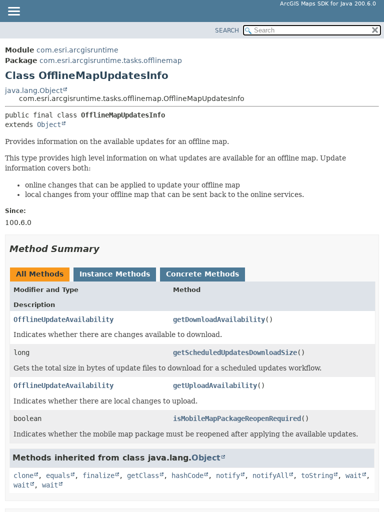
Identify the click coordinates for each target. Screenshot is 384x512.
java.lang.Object (33, 90)
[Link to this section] (106, 249)
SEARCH (227, 30)
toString (317, 476)
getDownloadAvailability (219, 320)
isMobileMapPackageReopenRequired (237, 418)
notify (228, 476)
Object (49, 124)
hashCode (188, 476)
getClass (143, 476)
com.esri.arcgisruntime (77, 50)
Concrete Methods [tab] (202, 274)
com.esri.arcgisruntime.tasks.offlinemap (111, 60)
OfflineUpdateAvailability (64, 320)
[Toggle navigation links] (13, 12)
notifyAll (270, 476)
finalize (98, 476)
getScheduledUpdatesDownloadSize (235, 352)
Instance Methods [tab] (115, 274)
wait (354, 476)
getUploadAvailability (215, 386)
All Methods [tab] (40, 274)
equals (58, 476)
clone (24, 476)
